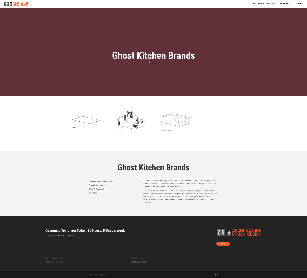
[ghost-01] (86, 145)
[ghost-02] (131, 145)
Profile (261, 4)
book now (223, 243)
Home (253, 4)
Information (285, 4)
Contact (299, 4)
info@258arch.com (139, 262)
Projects (271, 4)
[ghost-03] (176, 145)
